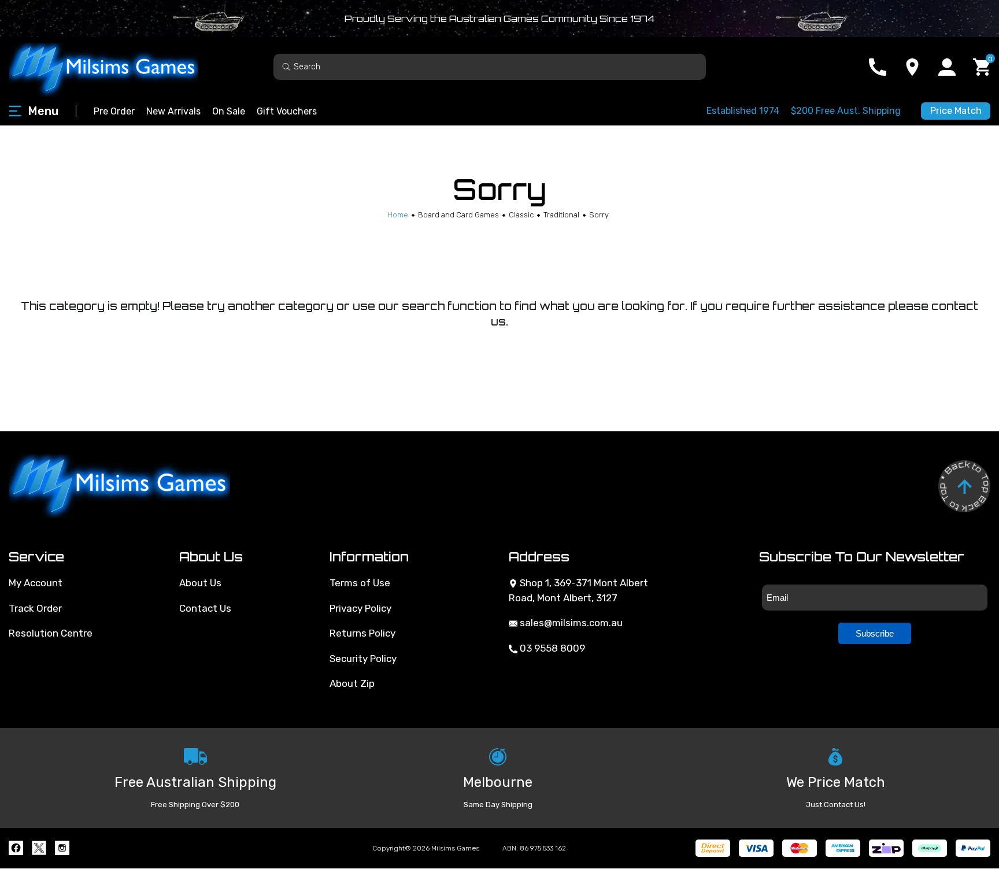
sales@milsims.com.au (570, 622)
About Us (200, 583)
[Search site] (286, 66)
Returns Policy (362, 633)
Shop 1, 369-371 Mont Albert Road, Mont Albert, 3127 (578, 590)
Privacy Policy (360, 608)
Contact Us (205, 608)
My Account (35, 583)
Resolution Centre (50, 633)
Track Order (35, 608)
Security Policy (363, 658)
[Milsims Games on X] (39, 848)
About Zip (352, 683)
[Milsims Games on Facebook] (16, 848)
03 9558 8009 (551, 648)
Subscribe (875, 633)
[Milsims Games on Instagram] (62, 848)
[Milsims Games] (115, 67)
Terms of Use (360, 583)
